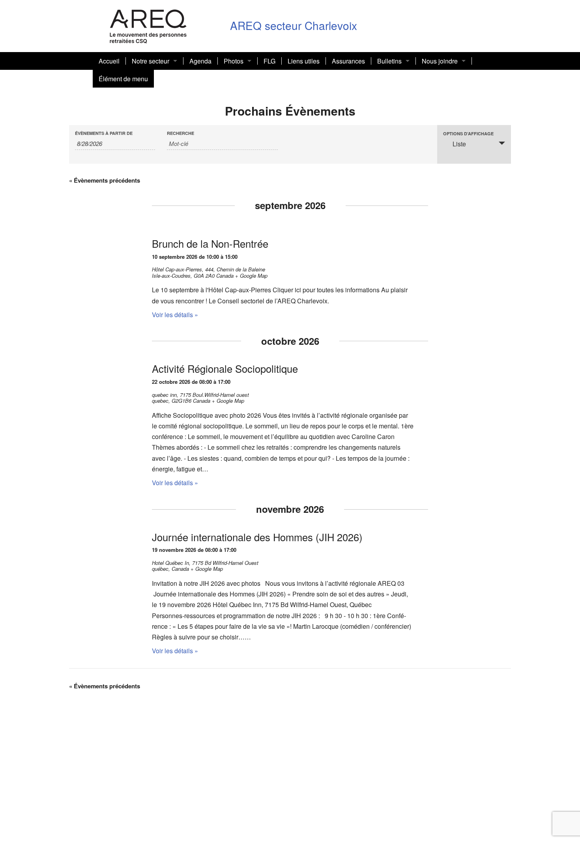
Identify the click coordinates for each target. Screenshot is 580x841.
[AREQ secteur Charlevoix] (148, 25)
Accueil (109, 60)
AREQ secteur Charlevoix (293, 25)
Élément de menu (123, 78)
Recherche (180, 133)
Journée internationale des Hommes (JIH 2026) (257, 537)
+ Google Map (251, 275)
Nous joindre (440, 60)
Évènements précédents (104, 180)
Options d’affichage (468, 133)
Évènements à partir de (104, 133)
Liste (459, 143)
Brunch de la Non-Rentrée (210, 243)
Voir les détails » (175, 314)
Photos (233, 60)
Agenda (200, 60)
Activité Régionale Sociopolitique (225, 368)
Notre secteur (150, 60)
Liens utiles (304, 60)
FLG (269, 60)
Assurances (348, 60)
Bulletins (389, 60)
